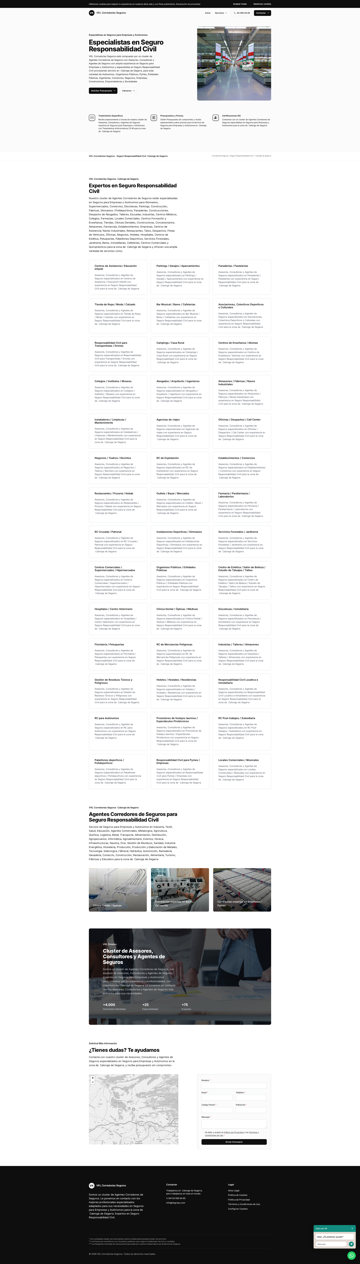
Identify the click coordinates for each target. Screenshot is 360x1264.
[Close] (352, 1228)
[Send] (351, 1244)
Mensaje (206, 1117)
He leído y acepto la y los (232, 1133)
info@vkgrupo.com (175, 1202)
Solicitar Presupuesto (101, 90)
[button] (133, 1109)
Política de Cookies (237, 1195)
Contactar (261, 13)
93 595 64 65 (243, 13)
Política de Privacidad (234, 1132)
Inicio (208, 13)
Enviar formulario (234, 1142)
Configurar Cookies (238, 1208)
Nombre (206, 1080)
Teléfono (240, 1092)
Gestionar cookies (262, 4)
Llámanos (126, 90)
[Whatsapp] (351, 1255)
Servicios (219, 13)
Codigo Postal (209, 1105)
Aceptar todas (240, 4)
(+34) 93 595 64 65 (175, 1198)
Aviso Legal (233, 1190)
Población (241, 1105)
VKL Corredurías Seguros (111, 12)
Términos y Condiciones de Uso (244, 1204)
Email (205, 1092)
